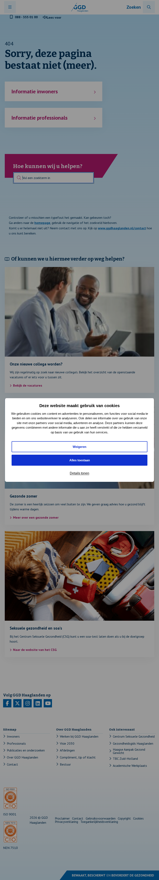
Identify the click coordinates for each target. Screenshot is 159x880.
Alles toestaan (79, 460)
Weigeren (79, 446)
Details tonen (79, 473)
